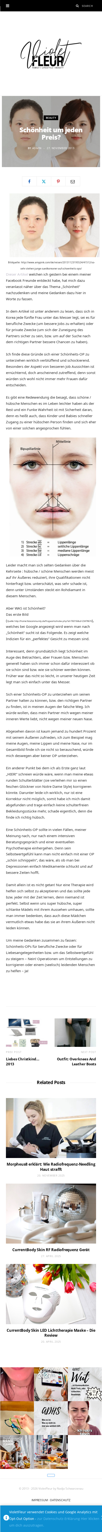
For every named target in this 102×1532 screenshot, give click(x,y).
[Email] (72, 181)
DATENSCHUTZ (60, 1500)
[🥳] (17, 1384)
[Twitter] (44, 181)
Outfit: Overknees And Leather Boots (76, 1061)
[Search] (77, 5)
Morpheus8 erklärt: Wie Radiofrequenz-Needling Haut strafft (51, 1167)
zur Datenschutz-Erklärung (58, 1518)
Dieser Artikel (17, 274)
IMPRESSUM (40, 1500)
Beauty (51, 117)
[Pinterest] (58, 181)
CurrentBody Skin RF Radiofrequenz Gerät (51, 1249)
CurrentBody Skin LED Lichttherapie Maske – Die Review (51, 1333)
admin (37, 148)
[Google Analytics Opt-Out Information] (6, 1519)
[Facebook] (29, 181)
